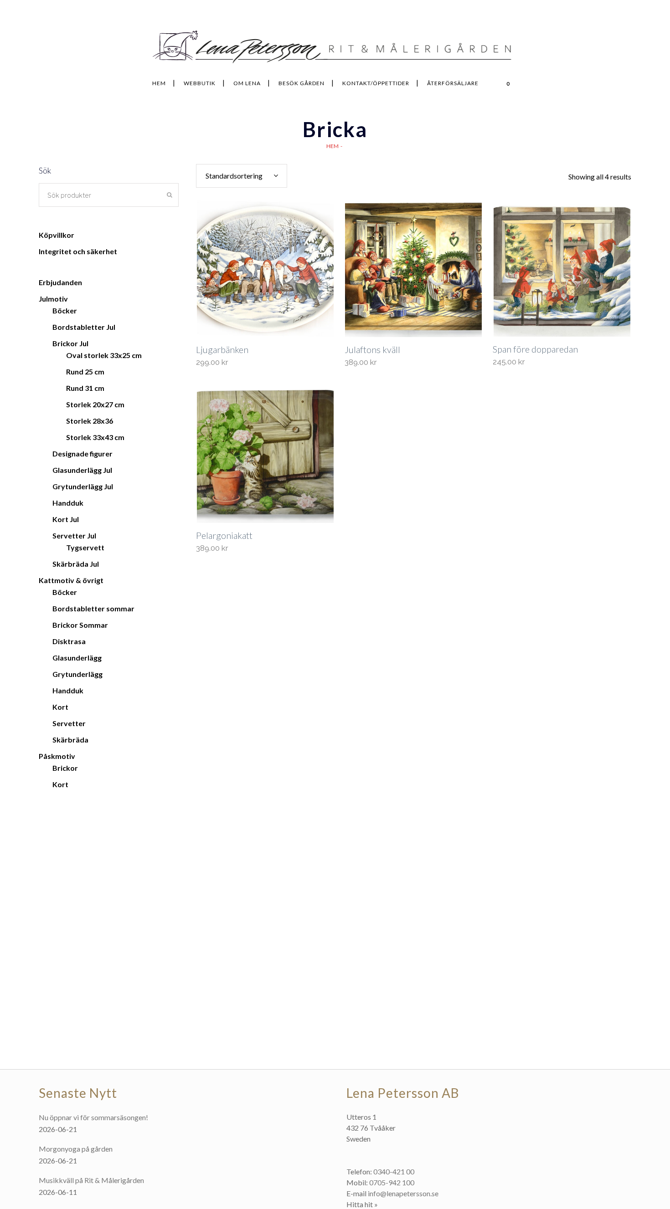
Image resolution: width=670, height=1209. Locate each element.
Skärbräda (70, 739)
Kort (60, 706)
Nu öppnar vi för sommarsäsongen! (93, 1117)
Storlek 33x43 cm (95, 437)
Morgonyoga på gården (76, 1148)
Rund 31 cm (85, 388)
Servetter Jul (74, 535)
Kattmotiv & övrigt (71, 580)
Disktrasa (69, 641)
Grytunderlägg (77, 674)
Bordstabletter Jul (83, 327)
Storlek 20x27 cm (95, 404)
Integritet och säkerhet (78, 251)
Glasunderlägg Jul (82, 470)
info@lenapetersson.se (403, 1193)
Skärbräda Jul (75, 563)
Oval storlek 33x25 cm (104, 355)
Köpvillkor (56, 235)
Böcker (64, 310)
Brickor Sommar (80, 624)
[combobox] (241, 176)
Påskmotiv (57, 756)
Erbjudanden (60, 282)
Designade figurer (82, 453)
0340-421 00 (393, 1171)
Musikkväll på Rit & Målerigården (91, 1180)
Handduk (67, 502)
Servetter (69, 723)
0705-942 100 (391, 1182)
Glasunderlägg (77, 657)
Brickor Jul (70, 343)
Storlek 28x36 (89, 420)
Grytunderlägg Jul (82, 486)
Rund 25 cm (85, 371)
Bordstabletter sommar (93, 608)
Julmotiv (53, 298)
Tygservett (85, 547)
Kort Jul (65, 519)
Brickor (65, 767)
